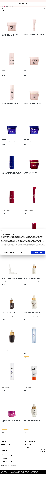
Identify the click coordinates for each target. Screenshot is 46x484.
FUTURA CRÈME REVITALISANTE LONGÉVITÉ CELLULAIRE (33, 139)
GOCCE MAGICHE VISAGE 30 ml (8, 347)
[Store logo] (23, 4)
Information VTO (4, 462)
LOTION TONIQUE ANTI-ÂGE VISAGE (31, 347)
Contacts (3, 443)
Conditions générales (5, 460)
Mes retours (27, 447)
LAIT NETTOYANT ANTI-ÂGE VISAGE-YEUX (10, 383)
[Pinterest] (38, 451)
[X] (36, 451)
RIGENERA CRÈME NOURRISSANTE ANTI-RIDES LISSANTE (33, 70)
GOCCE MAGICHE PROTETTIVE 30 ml (32, 312)
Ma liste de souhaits (29, 445)
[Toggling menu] (2, 4)
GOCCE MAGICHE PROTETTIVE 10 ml (32, 278)
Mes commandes (28, 444)
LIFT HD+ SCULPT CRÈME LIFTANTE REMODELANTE (31, 173)
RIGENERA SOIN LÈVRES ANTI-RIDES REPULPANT (34, 34)
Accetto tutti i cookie (38, 252)
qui (26, 242)
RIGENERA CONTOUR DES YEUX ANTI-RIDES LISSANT (11, 70)
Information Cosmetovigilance (7, 461)
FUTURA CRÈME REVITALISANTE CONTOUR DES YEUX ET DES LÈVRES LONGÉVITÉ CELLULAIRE (11, 173)
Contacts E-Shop (4, 458)
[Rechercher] (44, 4)
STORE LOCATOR (4, 468)
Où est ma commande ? (6, 457)
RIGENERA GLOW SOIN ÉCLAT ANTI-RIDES (10, 103)
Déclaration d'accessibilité (6, 444)
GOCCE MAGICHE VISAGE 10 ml (8, 312)
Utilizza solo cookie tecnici (8, 252)
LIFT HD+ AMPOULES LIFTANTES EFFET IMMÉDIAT (12, 278)
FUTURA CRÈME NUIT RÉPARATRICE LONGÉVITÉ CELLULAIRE (11, 139)
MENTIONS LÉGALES (4, 466)
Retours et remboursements (6, 455)
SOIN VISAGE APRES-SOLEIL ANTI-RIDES (32, 383)
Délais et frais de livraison (6, 454)
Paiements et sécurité (5, 452)
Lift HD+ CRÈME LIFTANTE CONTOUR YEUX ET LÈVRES (11, 207)
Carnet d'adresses (28, 443)
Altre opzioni (22, 252)
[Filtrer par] (44, 9)
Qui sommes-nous (4, 441)
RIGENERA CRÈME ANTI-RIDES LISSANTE (32, 103)
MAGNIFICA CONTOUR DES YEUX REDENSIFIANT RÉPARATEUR (12, 421)
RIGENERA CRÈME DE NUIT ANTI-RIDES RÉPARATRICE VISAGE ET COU (10, 35)
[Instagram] (40, 451)
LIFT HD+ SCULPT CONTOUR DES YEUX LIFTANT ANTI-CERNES (34, 207)
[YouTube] (42, 451)
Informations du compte (30, 441)
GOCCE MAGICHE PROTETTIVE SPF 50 (32, 420)
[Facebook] (33, 451)
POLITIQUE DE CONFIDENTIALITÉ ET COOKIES (8, 465)
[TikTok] (44, 451)
